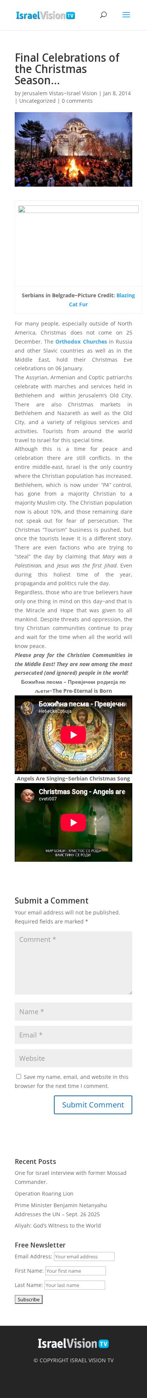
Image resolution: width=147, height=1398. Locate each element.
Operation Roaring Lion (44, 1193)
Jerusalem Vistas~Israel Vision (59, 93)
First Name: (29, 1270)
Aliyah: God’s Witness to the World (58, 1225)
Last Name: (29, 1284)
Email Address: (33, 1256)
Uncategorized (37, 100)
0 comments (77, 100)
